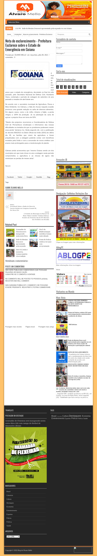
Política (9, 522)
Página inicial (30, 327)
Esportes (10, 514)
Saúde (9, 526)
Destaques (10, 503)
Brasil (8, 491)
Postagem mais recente (13, 327)
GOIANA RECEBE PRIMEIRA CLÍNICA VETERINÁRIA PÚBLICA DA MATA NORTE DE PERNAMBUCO (79, 303)
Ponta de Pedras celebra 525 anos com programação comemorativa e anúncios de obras (79, 314)
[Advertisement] (71, 110)
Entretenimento (12, 510)
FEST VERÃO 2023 (62, 337)
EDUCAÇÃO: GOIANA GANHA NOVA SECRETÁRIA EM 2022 (78, 365)
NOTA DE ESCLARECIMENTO (78, 352)
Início (58, 270)
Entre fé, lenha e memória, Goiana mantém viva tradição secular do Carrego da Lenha (79, 377)
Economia (10, 507)
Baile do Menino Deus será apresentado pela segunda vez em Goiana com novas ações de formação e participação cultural (79, 343)
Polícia (9, 518)
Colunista (10, 495)
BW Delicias (73, 324)
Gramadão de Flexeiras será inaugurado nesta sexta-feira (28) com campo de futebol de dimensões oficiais (25, 423)
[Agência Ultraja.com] (83, 552)
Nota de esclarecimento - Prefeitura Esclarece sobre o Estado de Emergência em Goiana (28, 45)
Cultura (9, 499)
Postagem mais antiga (46, 327)
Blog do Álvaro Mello (25, 550)
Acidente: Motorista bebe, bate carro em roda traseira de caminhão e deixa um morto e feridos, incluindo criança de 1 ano (73, 389)
